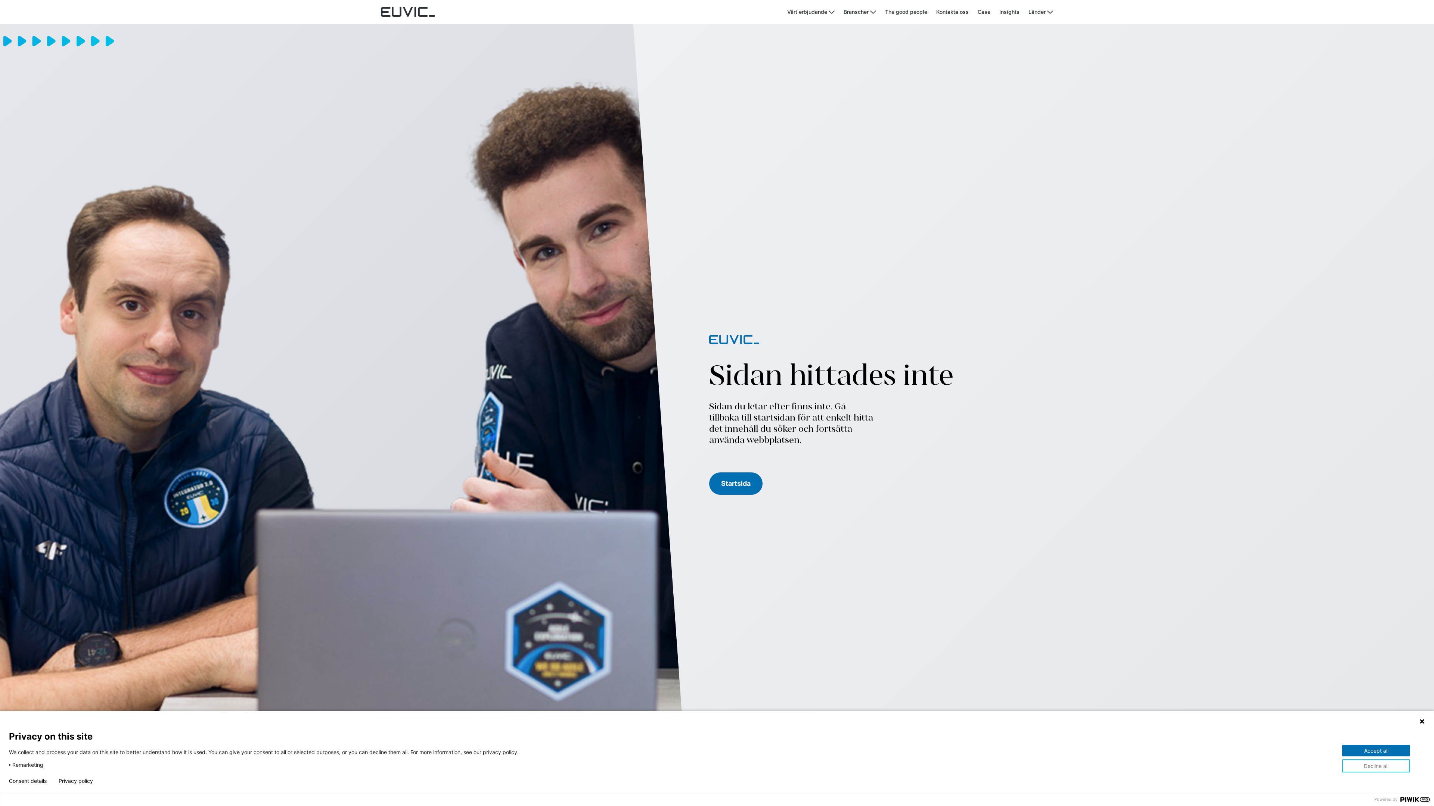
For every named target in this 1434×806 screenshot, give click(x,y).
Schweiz (1053, 66)
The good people (906, 12)
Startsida (736, 483)
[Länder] (1050, 12)
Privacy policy (76, 781)
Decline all (1376, 766)
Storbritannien (1013, 76)
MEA (1002, 56)
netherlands (1058, 56)
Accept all (1376, 750)
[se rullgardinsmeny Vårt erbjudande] (832, 12)
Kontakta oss (952, 12)
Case (984, 12)
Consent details (28, 781)
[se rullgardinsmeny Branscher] (873, 12)
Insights (1009, 12)
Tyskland (1007, 46)
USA (1048, 76)
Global (1051, 46)
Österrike (1007, 36)
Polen (1003, 66)
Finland (1052, 36)
